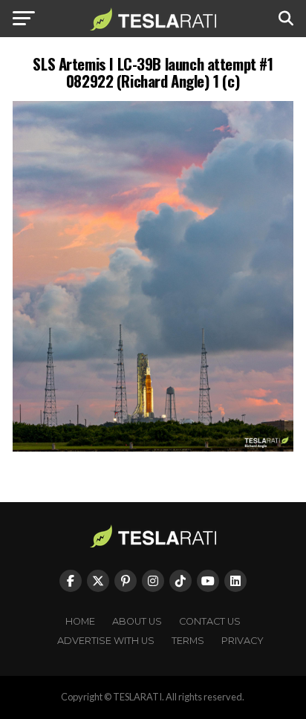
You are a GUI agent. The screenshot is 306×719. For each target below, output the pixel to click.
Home (80, 621)
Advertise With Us (105, 640)
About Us (137, 621)
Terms (188, 640)
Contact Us (210, 621)
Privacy (242, 640)
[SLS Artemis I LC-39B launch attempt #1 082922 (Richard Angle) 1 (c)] (153, 447)
